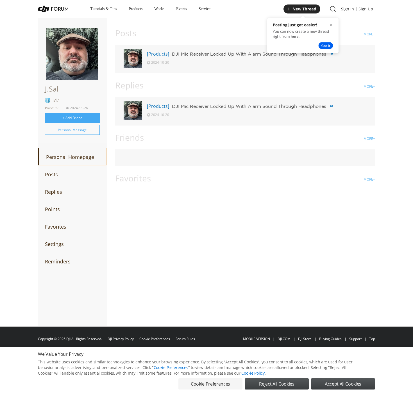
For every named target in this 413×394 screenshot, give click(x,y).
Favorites (55, 226)
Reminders (58, 261)
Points (52, 209)
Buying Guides (330, 338)
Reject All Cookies (276, 384)
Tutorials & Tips (103, 9)
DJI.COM (284, 338)
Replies (53, 191)
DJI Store (305, 338)
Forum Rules (185, 338)
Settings (54, 244)
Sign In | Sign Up (357, 9)
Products (135, 9)
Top (372, 338)
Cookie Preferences (154, 338)
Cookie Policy (252, 373)
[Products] (158, 54)
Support (355, 338)
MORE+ (369, 34)
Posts (51, 174)
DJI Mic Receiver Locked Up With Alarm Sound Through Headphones (249, 53)
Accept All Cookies (343, 384)
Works (159, 9)
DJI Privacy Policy (121, 338)
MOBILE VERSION (256, 338)
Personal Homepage (70, 157)
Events (181, 9)
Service (204, 9)
